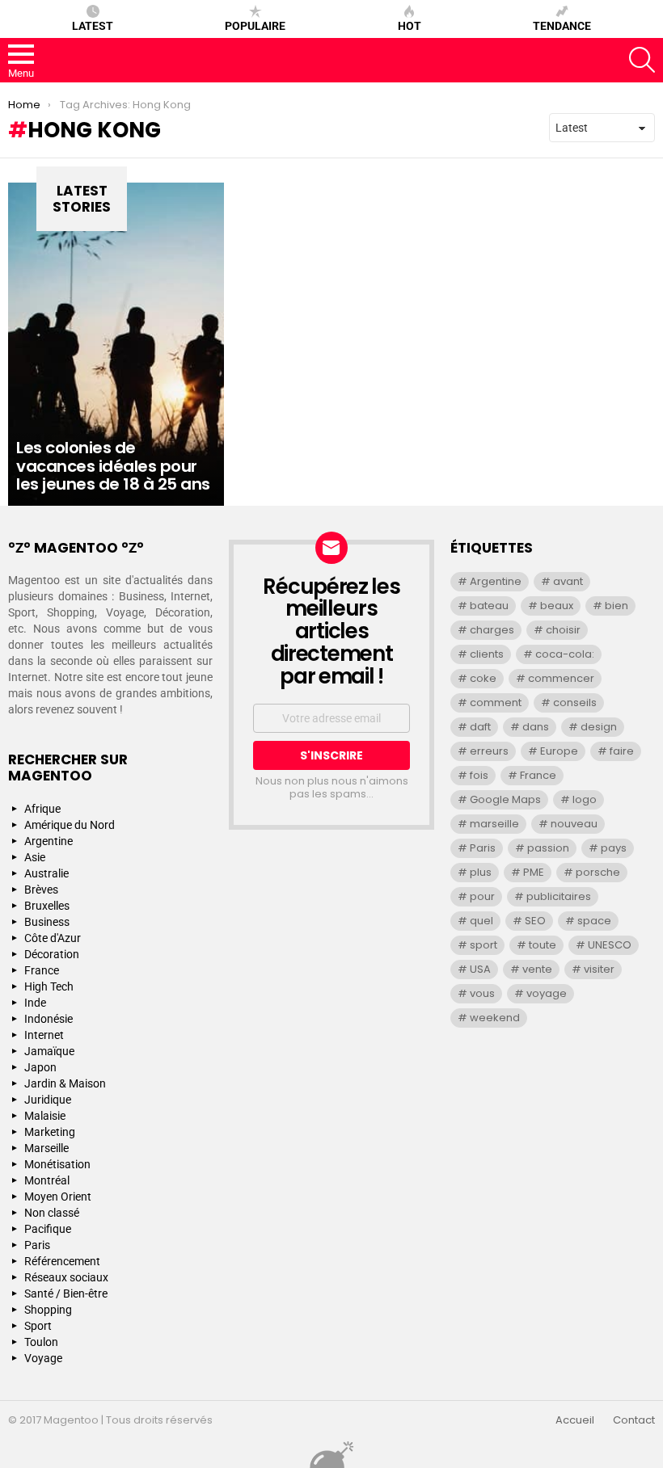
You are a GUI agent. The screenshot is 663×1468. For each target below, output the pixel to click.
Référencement (62, 1261)
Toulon (41, 1342)
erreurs (489, 751)
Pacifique (47, 1228)
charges (492, 629)
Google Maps (505, 799)
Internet (44, 1034)
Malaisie (44, 1115)
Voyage (43, 1358)
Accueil (574, 1420)
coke (483, 678)
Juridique (47, 1099)
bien (616, 605)
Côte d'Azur (52, 938)
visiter (599, 969)
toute (542, 945)
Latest (92, 25)
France (41, 970)
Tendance (562, 25)
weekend (495, 1017)
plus (481, 872)
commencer (561, 678)
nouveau (574, 823)
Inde (35, 1002)
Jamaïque (49, 1051)
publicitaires (558, 896)
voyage (546, 993)
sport (483, 945)
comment (496, 702)
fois (479, 775)
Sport (38, 1325)
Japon (40, 1067)
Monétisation (57, 1164)
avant (568, 581)
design (599, 726)
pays (614, 848)
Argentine (48, 841)
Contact (634, 1420)
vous (482, 993)
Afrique (42, 808)
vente (537, 969)
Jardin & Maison (65, 1083)
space (594, 920)
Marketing (49, 1131)
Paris (37, 1245)
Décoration (51, 954)
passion (548, 848)
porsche (598, 872)
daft (480, 726)
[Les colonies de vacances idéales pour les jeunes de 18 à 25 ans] (116, 344)
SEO (535, 920)
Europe (559, 751)
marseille (494, 823)
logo (584, 799)
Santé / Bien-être (66, 1293)
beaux (556, 605)
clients (487, 654)
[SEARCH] (642, 60)
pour (482, 896)
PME (533, 872)
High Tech (49, 986)
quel (481, 920)
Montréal (47, 1180)
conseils (575, 702)
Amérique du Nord (69, 824)
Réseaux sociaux (66, 1277)
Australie (46, 873)
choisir (563, 629)
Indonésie (48, 1018)
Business (47, 921)
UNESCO (609, 945)
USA (480, 969)
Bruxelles (47, 905)
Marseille (46, 1148)
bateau (489, 605)
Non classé (51, 1212)
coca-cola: (564, 654)
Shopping (48, 1309)
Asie (34, 857)
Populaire (255, 25)
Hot (409, 25)
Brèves (41, 889)
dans (535, 726)
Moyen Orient (57, 1196)
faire (622, 751)
